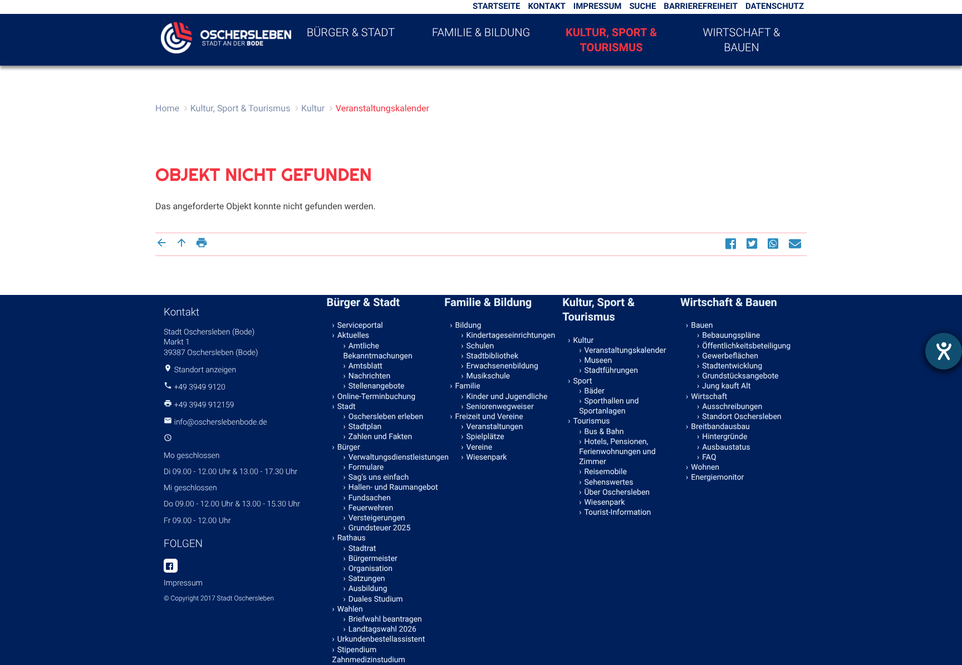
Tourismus (591, 421)
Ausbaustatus (726, 447)
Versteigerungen (377, 518)
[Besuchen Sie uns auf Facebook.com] (171, 566)
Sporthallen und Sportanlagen (609, 406)
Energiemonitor (717, 477)
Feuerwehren (371, 508)
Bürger (348, 447)
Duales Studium (376, 599)
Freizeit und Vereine (489, 416)
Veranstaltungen (495, 426)
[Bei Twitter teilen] (753, 243)
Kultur (313, 108)
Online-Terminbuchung (376, 396)
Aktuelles (353, 335)
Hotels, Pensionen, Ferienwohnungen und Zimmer (617, 451)
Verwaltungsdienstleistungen (394, 457)
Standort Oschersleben (741, 416)
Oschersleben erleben (386, 416)
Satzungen (367, 578)
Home (167, 108)
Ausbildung (368, 588)
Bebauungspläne (731, 335)
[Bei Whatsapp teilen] (774, 243)
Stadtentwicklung (732, 366)
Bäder (594, 391)
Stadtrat (362, 548)
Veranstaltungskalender (382, 108)
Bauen (702, 325)
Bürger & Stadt (351, 32)
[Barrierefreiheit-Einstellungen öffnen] (943, 351)
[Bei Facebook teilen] (732, 243)
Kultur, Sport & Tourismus (611, 40)
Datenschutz (774, 6)
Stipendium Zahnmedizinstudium (368, 655)
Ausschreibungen (732, 406)
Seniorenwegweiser (500, 406)
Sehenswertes (608, 482)
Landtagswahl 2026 (382, 629)
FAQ (709, 457)
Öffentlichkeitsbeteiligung (746, 346)
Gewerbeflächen (730, 356)
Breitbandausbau (720, 426)
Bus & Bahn (604, 431)
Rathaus (351, 538)
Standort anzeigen (205, 370)
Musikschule (488, 376)
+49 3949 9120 (199, 387)
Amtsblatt (365, 366)
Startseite (497, 6)
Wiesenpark (487, 457)
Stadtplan (365, 426)
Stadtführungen (610, 370)
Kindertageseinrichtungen (511, 335)
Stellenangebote (377, 386)
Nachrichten (370, 376)
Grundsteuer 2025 (380, 528)
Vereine (480, 447)
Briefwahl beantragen (385, 619)
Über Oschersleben (617, 492)
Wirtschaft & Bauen (742, 40)
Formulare (366, 467)
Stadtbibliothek (493, 356)
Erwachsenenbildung (502, 366)
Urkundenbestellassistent (381, 639)
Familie (467, 386)
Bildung (468, 325)
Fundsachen (370, 498)
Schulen (480, 346)
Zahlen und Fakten (380, 436)
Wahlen (350, 609)
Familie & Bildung (481, 32)
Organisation (370, 568)
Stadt (346, 406)
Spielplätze (485, 436)
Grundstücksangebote (740, 376)
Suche (642, 6)
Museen (598, 360)
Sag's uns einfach (379, 477)
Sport (582, 381)
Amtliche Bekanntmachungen (378, 351)
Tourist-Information (617, 512)
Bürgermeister (373, 558)
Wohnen (705, 467)
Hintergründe (724, 436)
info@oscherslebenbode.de (220, 422)
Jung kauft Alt (726, 386)
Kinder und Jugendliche (507, 396)
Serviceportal (360, 325)
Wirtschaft (709, 396)
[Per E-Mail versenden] (796, 243)
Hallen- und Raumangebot (393, 487)
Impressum (597, 6)
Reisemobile (605, 471)
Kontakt (546, 6)
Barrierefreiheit (701, 6)
